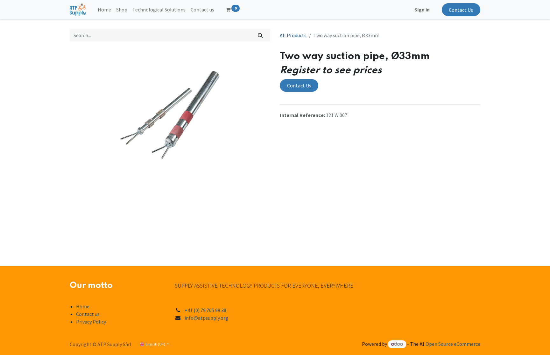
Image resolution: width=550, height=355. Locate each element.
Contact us (88, 314)
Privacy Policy (91, 321)
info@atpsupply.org (206, 318)
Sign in (422, 9)
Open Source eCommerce (453, 344)
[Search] (260, 35)
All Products (293, 35)
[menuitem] (104, 9)
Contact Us (461, 10)
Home (82, 306)
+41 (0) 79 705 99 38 (205, 310)
